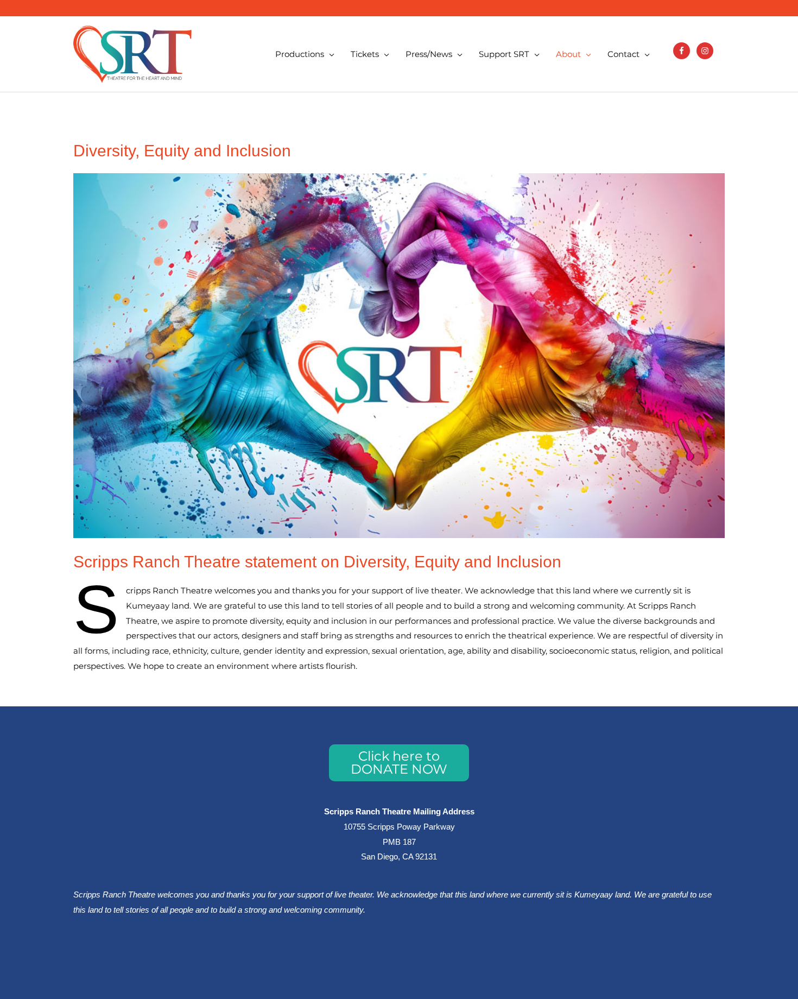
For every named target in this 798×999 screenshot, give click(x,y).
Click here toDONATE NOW (399, 762)
